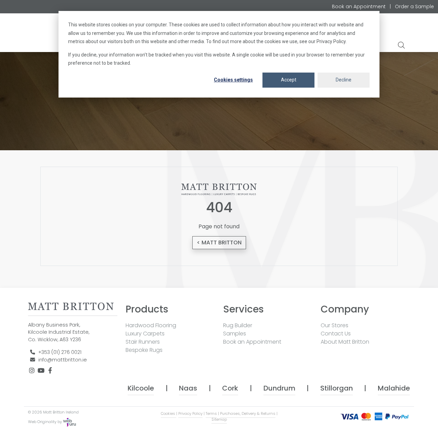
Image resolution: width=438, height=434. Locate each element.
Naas (188, 388)
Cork (230, 388)
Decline (343, 79)
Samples (234, 333)
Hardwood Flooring (151, 325)
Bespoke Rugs (144, 350)
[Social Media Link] (32, 370)
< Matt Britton (219, 242)
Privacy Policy (190, 413)
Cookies (168, 413)
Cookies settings (233, 79)
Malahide (394, 388)
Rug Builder (237, 325)
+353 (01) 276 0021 (59, 352)
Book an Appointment (359, 6)
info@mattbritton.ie (62, 359)
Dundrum (279, 388)
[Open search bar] (402, 44)
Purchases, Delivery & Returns (247, 413)
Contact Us (336, 333)
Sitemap (219, 419)
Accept (288, 79)
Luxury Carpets (145, 333)
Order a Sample (414, 6)
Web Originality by (45, 421)
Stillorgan (336, 388)
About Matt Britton (345, 342)
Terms (211, 413)
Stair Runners (143, 342)
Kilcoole (141, 388)
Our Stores (334, 325)
